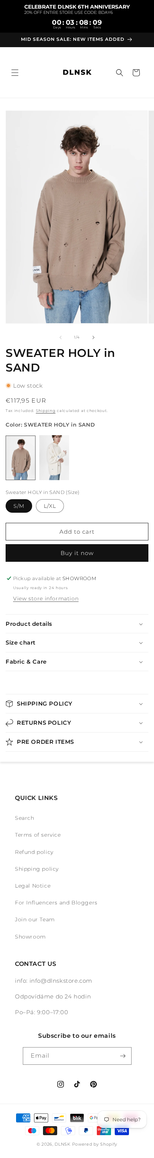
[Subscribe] (123, 1056)
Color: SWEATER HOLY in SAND (50, 424)
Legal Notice (32, 885)
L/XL (50, 506)
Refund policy (34, 852)
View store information (45, 598)
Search (24, 818)
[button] (15, 72)
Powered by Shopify (95, 1144)
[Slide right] (93, 337)
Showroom (30, 936)
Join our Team (35, 919)
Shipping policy (37, 869)
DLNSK (63, 1144)
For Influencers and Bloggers (56, 902)
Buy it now (77, 553)
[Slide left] (60, 337)
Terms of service (38, 834)
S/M (18, 506)
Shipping (46, 410)
